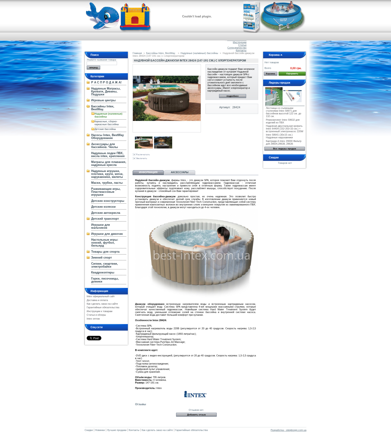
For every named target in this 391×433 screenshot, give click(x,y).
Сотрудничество (236, 47)
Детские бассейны (105, 129)
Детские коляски (103, 206)
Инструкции (239, 42)
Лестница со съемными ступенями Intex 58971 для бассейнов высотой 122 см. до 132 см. (283, 112)
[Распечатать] (176, 163)
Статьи (242, 45)
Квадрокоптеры (102, 272)
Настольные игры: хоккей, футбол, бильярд (104, 242)
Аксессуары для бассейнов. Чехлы (104, 145)
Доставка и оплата (97, 300)
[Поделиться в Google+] (150, 163)
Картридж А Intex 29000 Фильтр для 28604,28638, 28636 (283, 142)
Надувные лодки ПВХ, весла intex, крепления (108, 154)
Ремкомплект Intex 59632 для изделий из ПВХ (283, 121)
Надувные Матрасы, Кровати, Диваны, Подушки (106, 91)
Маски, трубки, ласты (107, 182)
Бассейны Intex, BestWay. (102, 108)
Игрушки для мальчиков (100, 226)
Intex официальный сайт (101, 296)
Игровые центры (103, 100)
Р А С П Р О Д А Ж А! (106, 82)
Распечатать (143, 154)
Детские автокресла (105, 212)
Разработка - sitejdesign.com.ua (288, 430)
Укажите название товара (101, 59)
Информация (99, 291)
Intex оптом (93, 318)
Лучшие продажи (116, 430)
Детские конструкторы (107, 200)
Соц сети (97, 327)
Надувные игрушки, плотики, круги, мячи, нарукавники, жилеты (107, 174)
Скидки (274, 157)
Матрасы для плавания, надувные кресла (108, 163)
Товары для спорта (105, 251)
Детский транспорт (105, 218)
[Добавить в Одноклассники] (142, 163)
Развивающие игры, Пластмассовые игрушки (106, 191)
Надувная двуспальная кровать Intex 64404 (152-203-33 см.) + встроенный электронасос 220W (284, 129)
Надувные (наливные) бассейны (199, 53)
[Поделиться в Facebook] (157, 163)
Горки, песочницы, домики (105, 280)
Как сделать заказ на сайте (102, 303)
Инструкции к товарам (99, 311)
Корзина (274, 54)
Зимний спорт (101, 257)
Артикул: (224, 107)
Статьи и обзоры (96, 314)
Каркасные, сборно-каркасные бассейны (107, 123)
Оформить (292, 73)
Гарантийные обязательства (103, 307)
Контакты (241, 50)
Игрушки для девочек (107, 233)
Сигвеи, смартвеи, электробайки (104, 265)
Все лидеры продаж (284, 148)
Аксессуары (179, 172)
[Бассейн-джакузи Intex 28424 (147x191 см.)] (144, 150)
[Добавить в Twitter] (165, 163)
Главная (137, 53)
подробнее (232, 96)
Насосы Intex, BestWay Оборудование (107, 136)
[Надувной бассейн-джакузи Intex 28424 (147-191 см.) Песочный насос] (163, 150)
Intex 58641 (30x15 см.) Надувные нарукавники (279, 136)
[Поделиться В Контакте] (135, 163)
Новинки (100, 430)
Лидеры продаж (279, 82)
